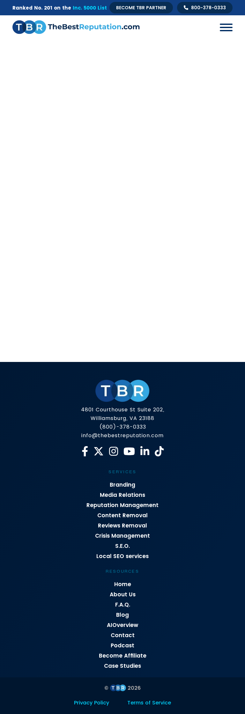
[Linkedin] (144, 451)
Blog (122, 615)
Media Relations (122, 495)
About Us (123, 594)
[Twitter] (98, 451)
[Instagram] (113, 451)
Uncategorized (139, 216)
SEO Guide (101, 216)
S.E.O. (122, 546)
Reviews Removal (122, 525)
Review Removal (204, 202)
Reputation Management (122, 505)
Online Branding (194, 188)
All (37, 188)
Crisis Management (90, 188)
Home (122, 584)
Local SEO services (122, 556)
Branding (122, 485)
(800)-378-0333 (122, 427)
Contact (123, 635)
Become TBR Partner (141, 7)
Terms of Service (149, 702)
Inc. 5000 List (90, 7)
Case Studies (122, 666)
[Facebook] (85, 451)
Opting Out (112, 202)
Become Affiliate (122, 655)
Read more (31, 353)
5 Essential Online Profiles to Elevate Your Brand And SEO (64, 315)
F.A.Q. (122, 604)
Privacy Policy (91, 702)
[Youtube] (129, 451)
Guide (128, 188)
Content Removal (122, 515)
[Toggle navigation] (224, 27)
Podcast (122, 645)
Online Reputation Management (56, 202)
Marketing (155, 188)
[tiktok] (159, 451)
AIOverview (122, 625)
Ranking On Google (155, 202)
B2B (54, 188)
